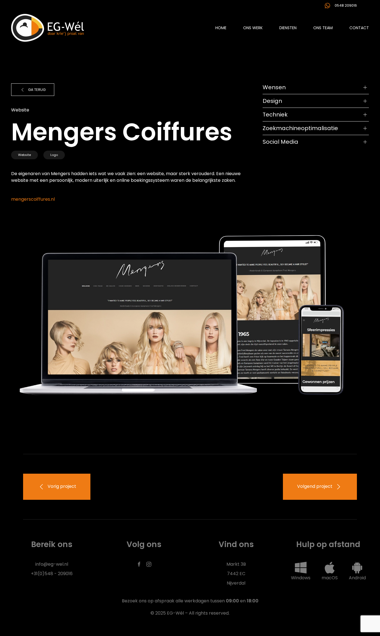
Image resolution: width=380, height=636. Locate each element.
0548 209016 (346, 5)
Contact (359, 28)
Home (220, 28)
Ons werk (253, 28)
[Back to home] (47, 28)
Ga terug (37, 89)
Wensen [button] (274, 87)
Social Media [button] (280, 142)
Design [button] (272, 101)
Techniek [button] (275, 114)
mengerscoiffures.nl (33, 199)
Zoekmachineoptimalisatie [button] (300, 128)
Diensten (288, 28)
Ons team (323, 28)
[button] (301, 571)
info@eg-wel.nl (51, 564)
